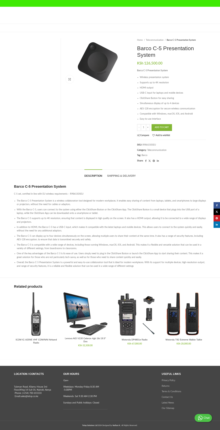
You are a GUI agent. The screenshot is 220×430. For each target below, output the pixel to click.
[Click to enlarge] (70, 79)
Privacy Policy (168, 380)
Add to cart (162, 127)
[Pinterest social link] (154, 161)
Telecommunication (155, 40)
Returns (165, 386)
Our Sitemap (168, 408)
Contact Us (167, 397)
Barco (144, 155)
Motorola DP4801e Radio (135, 339)
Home (140, 40)
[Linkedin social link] (158, 161)
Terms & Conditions (171, 391)
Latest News (168, 403)
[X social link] (150, 161)
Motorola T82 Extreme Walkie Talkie (184, 339)
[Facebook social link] (146, 161)
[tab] (93, 174)
